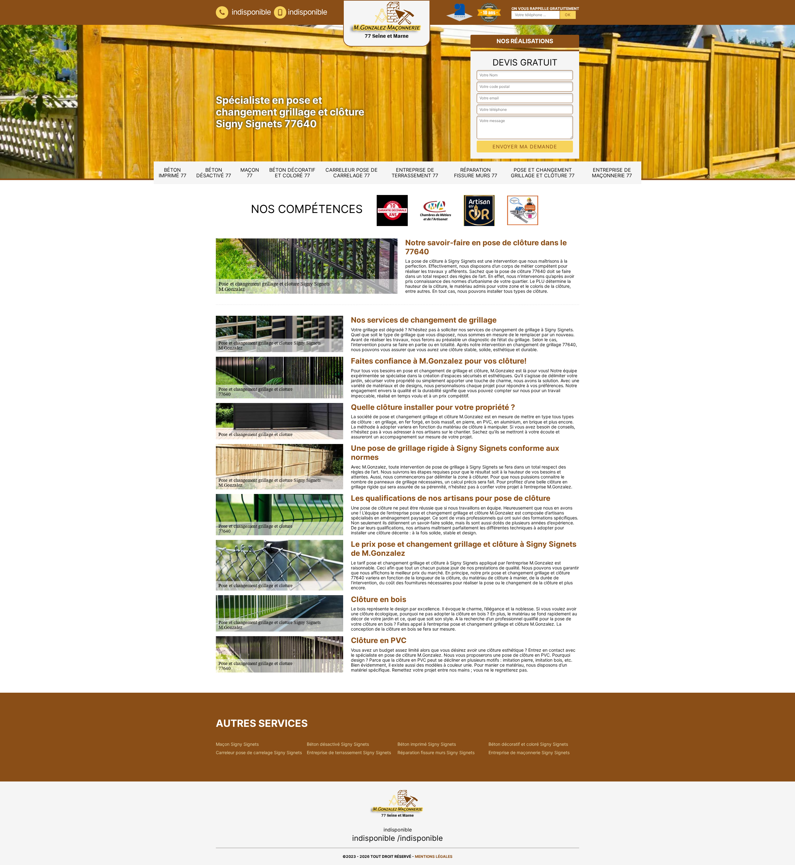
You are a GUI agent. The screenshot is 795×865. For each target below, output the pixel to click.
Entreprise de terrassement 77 (415, 173)
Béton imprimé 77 (172, 173)
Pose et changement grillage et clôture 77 (543, 173)
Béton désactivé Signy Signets (338, 744)
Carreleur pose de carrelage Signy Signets (259, 752)
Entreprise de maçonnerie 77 (612, 173)
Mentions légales (433, 856)
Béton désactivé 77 (213, 173)
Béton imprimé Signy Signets (427, 744)
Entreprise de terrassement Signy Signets (349, 752)
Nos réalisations (525, 41)
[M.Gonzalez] (386, 23)
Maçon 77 (249, 173)
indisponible (250, 11)
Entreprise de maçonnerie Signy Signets (529, 752)
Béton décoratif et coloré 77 (292, 173)
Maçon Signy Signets (237, 744)
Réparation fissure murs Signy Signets (436, 752)
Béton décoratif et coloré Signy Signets (528, 744)
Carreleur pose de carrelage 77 (351, 173)
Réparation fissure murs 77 (475, 173)
